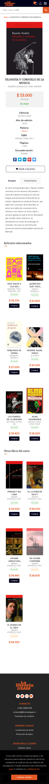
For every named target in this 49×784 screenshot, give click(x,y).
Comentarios (30, 180)
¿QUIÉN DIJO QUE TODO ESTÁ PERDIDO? (34, 285)
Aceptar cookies (24, 777)
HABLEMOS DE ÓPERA (14, 351)
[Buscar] (46, 10)
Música (6, 17)
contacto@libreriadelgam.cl (24, 712)
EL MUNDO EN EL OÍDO (14, 626)
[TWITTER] (22, 696)
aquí (11, 769)
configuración (33, 769)
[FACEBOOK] (18, 696)
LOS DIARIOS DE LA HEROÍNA (14, 418)
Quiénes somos (24, 748)
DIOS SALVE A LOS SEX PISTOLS (14, 285)
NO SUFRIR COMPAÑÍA (35, 559)
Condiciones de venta (24, 730)
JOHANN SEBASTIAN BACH (14, 559)
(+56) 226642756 (24, 708)
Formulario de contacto (24, 716)
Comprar (14, 305)
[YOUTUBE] (31, 696)
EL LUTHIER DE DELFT (35, 493)
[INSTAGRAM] (27, 696)
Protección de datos (24, 734)
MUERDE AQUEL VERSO (35, 351)
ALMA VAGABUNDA (34, 418)
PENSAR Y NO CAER (14, 493)
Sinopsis (12, 180)
